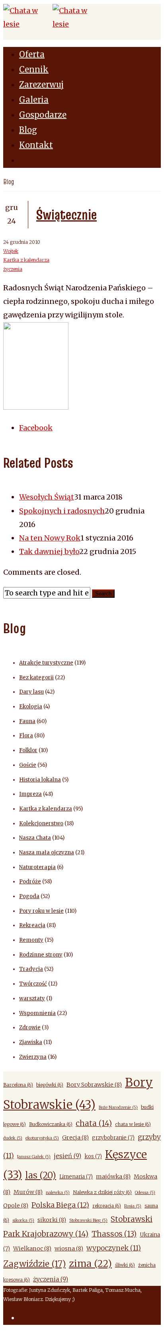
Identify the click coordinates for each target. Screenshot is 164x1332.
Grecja (75, 1137)
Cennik (34, 69)
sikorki (51, 1219)
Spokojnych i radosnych (62, 510)
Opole (15, 1205)
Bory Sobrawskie (94, 1084)
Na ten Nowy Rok (49, 538)
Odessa (145, 1192)
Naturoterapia (37, 867)
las (40, 1175)
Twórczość (33, 983)
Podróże (30, 881)
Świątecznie (66, 214)
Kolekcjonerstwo (41, 823)
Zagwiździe (34, 1263)
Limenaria (76, 1176)
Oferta (32, 54)
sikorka (23, 1220)
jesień (67, 1156)
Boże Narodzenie (118, 1107)
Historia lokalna (40, 779)
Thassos (114, 1234)
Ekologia (30, 706)
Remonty (31, 940)
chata (94, 1123)
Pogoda (29, 896)
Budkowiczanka (50, 1124)
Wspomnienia (37, 1013)
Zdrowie (30, 1027)
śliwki (125, 1265)
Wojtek (10, 251)
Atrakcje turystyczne (46, 662)
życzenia (12, 269)
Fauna (27, 721)
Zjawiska (30, 1042)
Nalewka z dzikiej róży (102, 1192)
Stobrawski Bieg (88, 1220)
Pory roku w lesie (41, 911)
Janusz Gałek (34, 1156)
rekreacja (106, 1206)
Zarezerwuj (41, 84)
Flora (26, 735)
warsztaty (32, 998)
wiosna (69, 1248)
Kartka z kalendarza (26, 260)
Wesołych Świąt (46, 497)
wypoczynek (113, 1248)
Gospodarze (42, 115)
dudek (12, 1138)
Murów (28, 1192)
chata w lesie (133, 1124)
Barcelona (18, 1085)
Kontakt (36, 145)
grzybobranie (113, 1137)
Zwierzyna (33, 1057)
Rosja (132, 1206)
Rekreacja (32, 925)
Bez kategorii (36, 677)
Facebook (36, 427)
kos (93, 1156)
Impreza (30, 794)
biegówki (49, 1085)
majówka (113, 1176)
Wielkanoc (32, 1248)
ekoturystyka (42, 1138)
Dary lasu (31, 691)
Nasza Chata (35, 837)
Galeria (34, 100)
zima (90, 1263)
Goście (27, 765)
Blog (28, 130)
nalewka (58, 1192)
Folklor (28, 750)
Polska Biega (60, 1204)
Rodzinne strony (40, 954)
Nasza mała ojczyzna (46, 852)
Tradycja (31, 969)
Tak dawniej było (49, 551)
